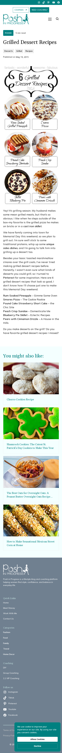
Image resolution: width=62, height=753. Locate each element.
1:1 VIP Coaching (11, 678)
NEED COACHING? (39, 10)
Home (6, 602)
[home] (17, 19)
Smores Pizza (11, 299)
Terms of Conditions (12, 730)
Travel (6, 648)
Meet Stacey (9, 608)
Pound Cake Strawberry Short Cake (25, 303)
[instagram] (39, 2)
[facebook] (58, 2)
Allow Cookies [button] (37, 739)
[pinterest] (48, 2)
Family (6, 643)
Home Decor (9, 654)
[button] (49, 19)
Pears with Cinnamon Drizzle (20, 319)
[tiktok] (44, 2)
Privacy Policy (9, 735)
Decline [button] (37, 746)
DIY (4, 667)
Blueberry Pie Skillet (15, 315)
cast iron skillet (32, 226)
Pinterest (8, 277)
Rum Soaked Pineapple (17, 295)
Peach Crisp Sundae (15, 311)
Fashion (6, 632)
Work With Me (10, 613)
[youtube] (53, 2)
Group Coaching (10, 673)
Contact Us (8, 618)
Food (5, 637)
